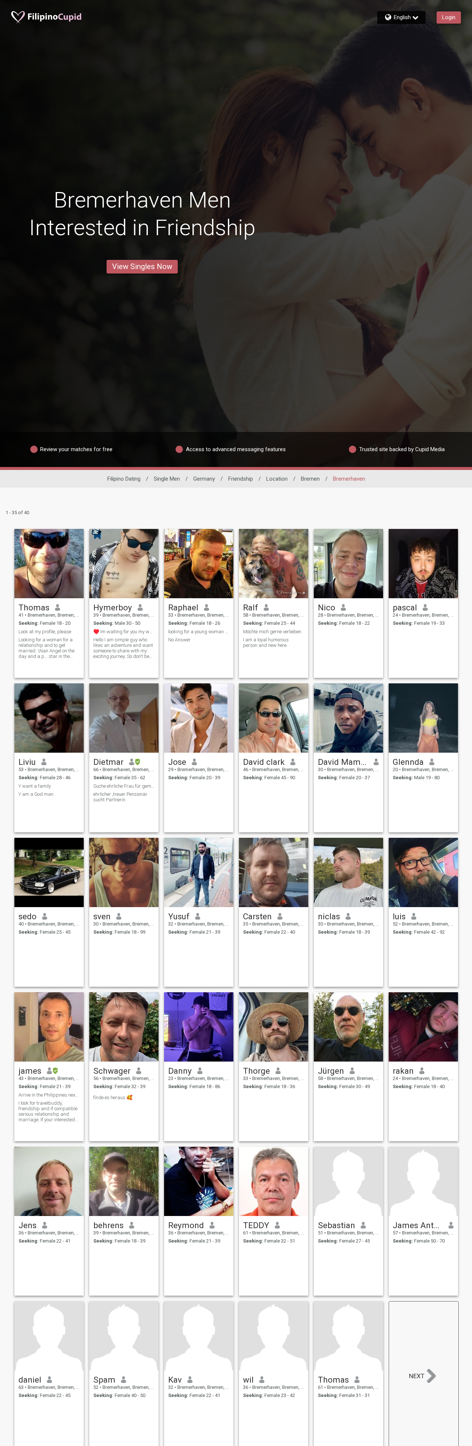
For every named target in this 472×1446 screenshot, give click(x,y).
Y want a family (34, 786)
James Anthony (418, 1225)
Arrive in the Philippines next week (49, 1095)
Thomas (33, 607)
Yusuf (179, 916)
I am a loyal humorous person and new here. (266, 642)
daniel (29, 1379)
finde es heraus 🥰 (112, 1097)
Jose (177, 762)
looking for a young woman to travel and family (198, 631)
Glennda (408, 762)
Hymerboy (112, 607)
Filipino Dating (123, 478)
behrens (108, 1225)
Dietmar (108, 762)
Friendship (240, 478)
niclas (329, 916)
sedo (27, 916)
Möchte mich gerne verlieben (272, 631)
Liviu (27, 762)
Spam (104, 1379)
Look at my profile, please (44, 631)
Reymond (186, 1225)
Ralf (250, 607)
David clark (264, 762)
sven (102, 916)
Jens (27, 1225)
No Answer (179, 639)
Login (448, 17)
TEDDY (256, 1225)
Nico (326, 607)
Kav (175, 1379)
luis (399, 916)
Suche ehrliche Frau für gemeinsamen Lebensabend (124, 786)
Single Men (167, 478)
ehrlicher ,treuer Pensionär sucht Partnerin (120, 796)
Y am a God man (35, 794)
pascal (405, 607)
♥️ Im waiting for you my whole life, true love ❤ (124, 631)
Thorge (256, 1071)
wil (248, 1379)
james (29, 1071)
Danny (180, 1071)
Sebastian (336, 1225)
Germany (204, 478)
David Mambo (343, 762)
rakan (403, 1071)
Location (277, 478)
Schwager (112, 1071)
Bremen (310, 478)
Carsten (257, 916)
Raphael (183, 607)
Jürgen (331, 1071)
